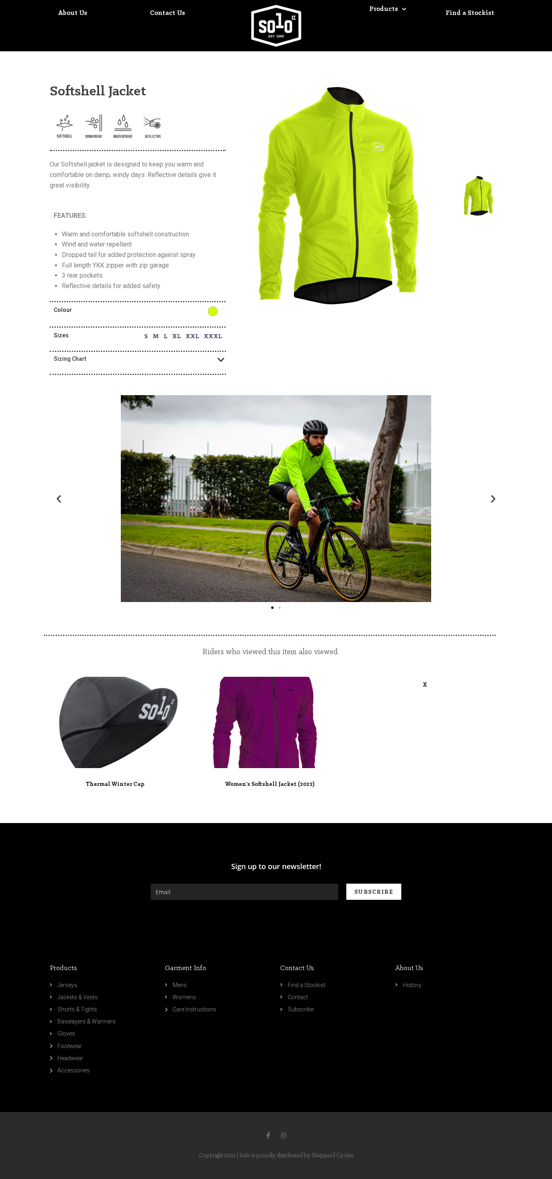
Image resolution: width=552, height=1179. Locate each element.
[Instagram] (283, 1135)
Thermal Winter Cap (115, 784)
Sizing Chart (70, 359)
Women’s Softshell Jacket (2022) (269, 784)
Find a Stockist (470, 13)
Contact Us (167, 13)
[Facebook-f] (268, 1135)
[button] (272, 607)
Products (63, 968)
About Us (72, 13)
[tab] (138, 359)
